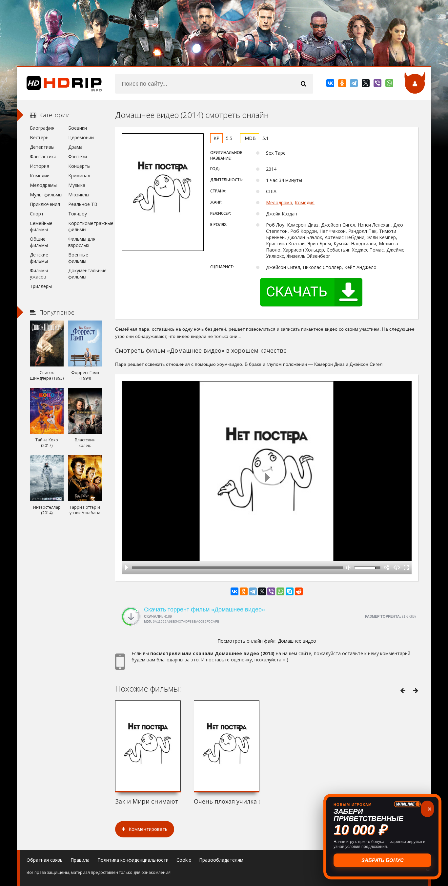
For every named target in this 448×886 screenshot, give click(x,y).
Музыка (76, 185)
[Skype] (290, 591)
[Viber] (378, 84)
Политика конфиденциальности (133, 860)
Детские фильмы (39, 258)
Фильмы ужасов (39, 273)
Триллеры (41, 286)
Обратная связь (45, 860)
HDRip (59, 83)
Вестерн (39, 137)
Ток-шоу (77, 213)
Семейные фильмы (41, 226)
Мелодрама (279, 202)
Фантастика (43, 156)
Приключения (45, 204)
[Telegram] (354, 84)
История (39, 166)
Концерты (79, 166)
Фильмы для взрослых (81, 242)
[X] (366, 84)
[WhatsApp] (389, 84)
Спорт (37, 213)
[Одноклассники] (342, 84)
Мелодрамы (43, 185)
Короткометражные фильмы (85, 226)
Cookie (183, 860)
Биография (42, 128)
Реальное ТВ (82, 204)
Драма (75, 147)
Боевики (77, 128)
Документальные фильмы (85, 273)
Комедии (40, 175)
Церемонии (81, 137)
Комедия (305, 202)
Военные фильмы (78, 258)
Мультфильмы (46, 194)
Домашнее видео (297, 641)
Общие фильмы (39, 242)
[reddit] (299, 591)
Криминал (79, 175)
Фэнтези (77, 156)
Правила (80, 860)
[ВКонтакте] (330, 84)
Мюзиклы (78, 194)
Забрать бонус (382, 860)
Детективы (42, 147)
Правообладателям (221, 860)
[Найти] (303, 84)
